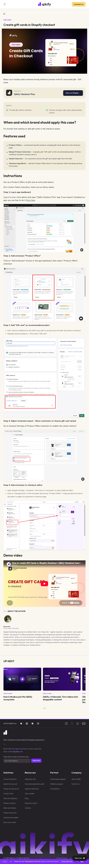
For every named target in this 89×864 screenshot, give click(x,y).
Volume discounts (10, 813)
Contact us (78, 4)
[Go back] (4, 14)
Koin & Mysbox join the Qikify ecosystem (17, 698)
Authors (28, 808)
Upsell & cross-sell (10, 784)
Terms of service (62, 858)
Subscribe (36, 761)
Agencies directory (32, 789)
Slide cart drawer (9, 808)
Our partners (55, 789)
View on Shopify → (73, 93)
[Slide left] (39, 708)
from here (30, 200)
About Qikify (76, 779)
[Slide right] (49, 708)
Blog (26, 798)
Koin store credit (9, 822)
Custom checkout (9, 779)
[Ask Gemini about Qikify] (21, 724)
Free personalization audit (34, 784)
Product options (9, 803)
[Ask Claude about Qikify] (32, 724)
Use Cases (7, 20)
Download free (60, 861)
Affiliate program (56, 784)
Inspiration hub (30, 779)
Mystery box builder (10, 818)
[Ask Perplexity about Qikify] (38, 724)
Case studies (29, 794)
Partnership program (58, 779)
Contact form (8, 794)
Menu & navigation (10, 798)
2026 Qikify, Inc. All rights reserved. (17, 858)
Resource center (31, 803)
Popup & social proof (11, 789)
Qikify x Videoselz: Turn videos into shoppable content (60, 698)
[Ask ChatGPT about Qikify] (27, 724)
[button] (4, 4)
